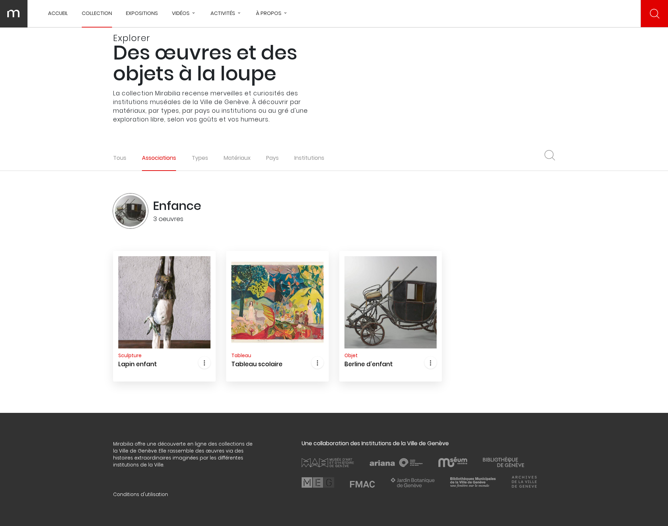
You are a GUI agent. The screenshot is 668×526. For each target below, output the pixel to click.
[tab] (159, 158)
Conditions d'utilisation (140, 494)
